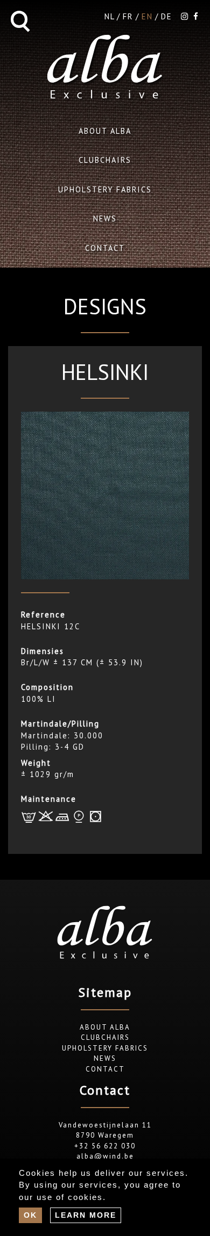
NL (109, 16)
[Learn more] (85, 1215)
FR (128, 16)
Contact (105, 248)
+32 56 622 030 (105, 1146)
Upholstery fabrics (105, 189)
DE (166, 16)
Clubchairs (105, 160)
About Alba (105, 131)
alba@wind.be (105, 1156)
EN (147, 16)
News (105, 218)
